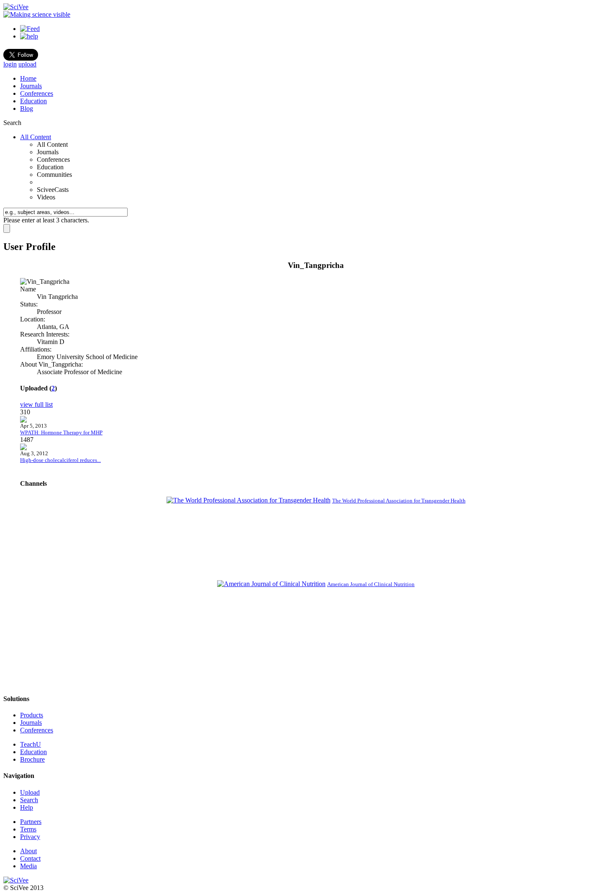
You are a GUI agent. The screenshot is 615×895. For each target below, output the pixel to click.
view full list (36, 404)
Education (33, 101)
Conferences (36, 93)
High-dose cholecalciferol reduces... (60, 460)
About (28, 850)
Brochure (32, 759)
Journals (31, 85)
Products (31, 715)
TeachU (30, 744)
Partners (30, 821)
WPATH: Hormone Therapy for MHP (61, 432)
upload (27, 64)
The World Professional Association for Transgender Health (399, 500)
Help (26, 807)
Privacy (30, 836)
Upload (30, 792)
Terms (28, 829)
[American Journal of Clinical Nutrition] (271, 583)
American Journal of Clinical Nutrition (371, 584)
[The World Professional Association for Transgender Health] (249, 500)
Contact (30, 858)
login (10, 64)
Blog (26, 108)
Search (29, 799)
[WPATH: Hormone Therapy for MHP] (23, 420)
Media (28, 866)
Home (28, 78)
